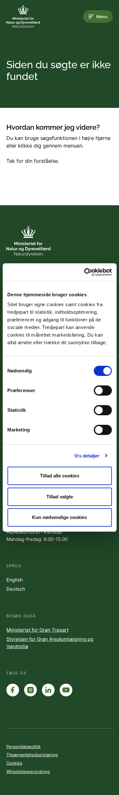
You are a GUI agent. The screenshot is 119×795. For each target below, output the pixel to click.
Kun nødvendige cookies (59, 517)
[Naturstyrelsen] (31, 16)
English (14, 580)
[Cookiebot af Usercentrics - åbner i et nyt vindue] (85, 272)
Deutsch (15, 589)
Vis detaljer (86, 455)
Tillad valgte (59, 496)
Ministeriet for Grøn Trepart (37, 630)
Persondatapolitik (23, 746)
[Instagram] (30, 690)
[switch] (103, 390)
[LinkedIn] (48, 690)
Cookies (14, 762)
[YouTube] (66, 690)
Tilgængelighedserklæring (32, 754)
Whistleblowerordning (28, 771)
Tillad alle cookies (59, 475)
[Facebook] (12, 690)
